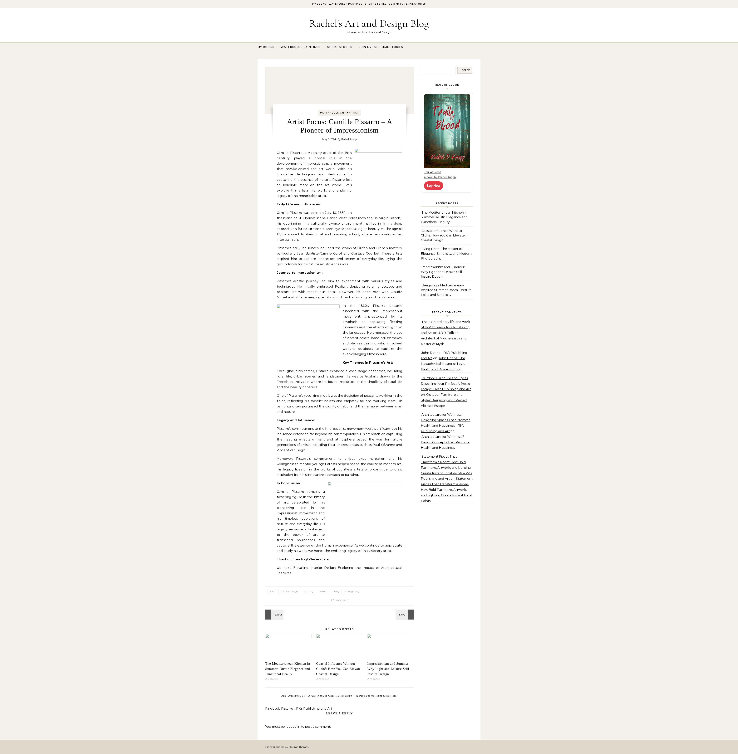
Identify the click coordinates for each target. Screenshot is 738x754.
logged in (293, 726)
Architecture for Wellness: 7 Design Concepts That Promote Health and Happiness (445, 442)
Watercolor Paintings (345, 3)
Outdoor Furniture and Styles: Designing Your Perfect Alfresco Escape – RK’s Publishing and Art (446, 383)
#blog (336, 591)
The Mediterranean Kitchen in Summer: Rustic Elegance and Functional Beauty (287, 669)
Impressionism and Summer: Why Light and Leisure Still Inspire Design (388, 669)
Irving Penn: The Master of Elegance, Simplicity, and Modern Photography (446, 253)
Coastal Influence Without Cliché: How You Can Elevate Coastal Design (338, 669)
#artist (353, 112)
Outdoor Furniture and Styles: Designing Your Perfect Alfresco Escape (444, 400)
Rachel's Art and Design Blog (369, 23)
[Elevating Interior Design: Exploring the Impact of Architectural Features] (274, 615)
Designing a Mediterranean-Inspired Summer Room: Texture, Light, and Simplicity (446, 290)
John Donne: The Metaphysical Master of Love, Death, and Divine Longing (443, 363)
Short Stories (375, 3)
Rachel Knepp (349, 139)
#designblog (352, 591)
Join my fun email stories (407, 3)
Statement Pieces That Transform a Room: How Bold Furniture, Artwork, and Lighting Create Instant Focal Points (447, 490)
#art (272, 591)
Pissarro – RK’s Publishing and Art (306, 708)
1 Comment (339, 600)
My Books (319, 3)
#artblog (308, 591)
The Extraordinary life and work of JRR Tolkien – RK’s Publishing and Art (445, 327)
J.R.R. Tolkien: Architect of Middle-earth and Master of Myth (444, 338)
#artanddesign (332, 112)
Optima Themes (298, 746)
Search (465, 70)
